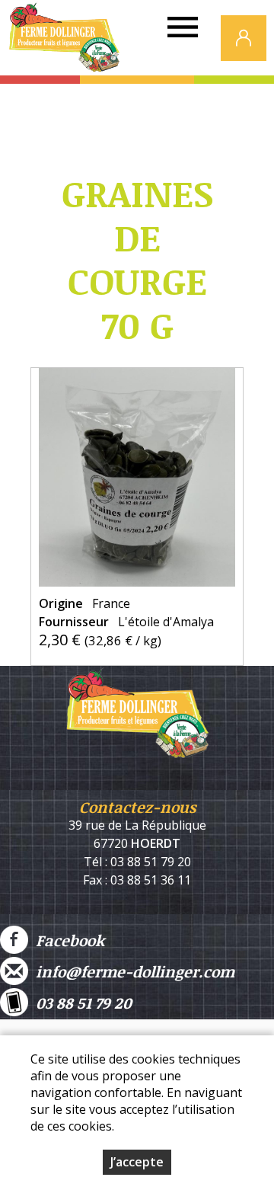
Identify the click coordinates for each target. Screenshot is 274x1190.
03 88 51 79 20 (80, 1002)
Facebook (66, 940)
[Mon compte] (243, 38)
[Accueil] (64, 42)
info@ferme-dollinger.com (131, 971)
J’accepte (137, 1161)
